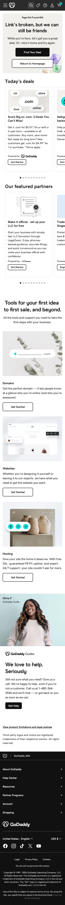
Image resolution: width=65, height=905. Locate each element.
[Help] (45, 5)
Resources (9, 786)
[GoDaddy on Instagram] (13, 847)
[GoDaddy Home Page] (16, 824)
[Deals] (38, 5)
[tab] (20, 177)
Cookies (46, 859)
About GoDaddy (12, 769)
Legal (17, 859)
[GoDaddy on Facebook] (5, 847)
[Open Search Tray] (31, 5)
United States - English (16, 838)
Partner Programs (13, 795)
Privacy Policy (31, 859)
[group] (32, 128)
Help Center (10, 777)
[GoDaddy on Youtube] (38, 847)
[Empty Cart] (59, 5)
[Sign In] (52, 5)
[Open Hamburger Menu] (4, 5)
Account (7, 803)
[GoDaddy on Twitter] (30, 847)
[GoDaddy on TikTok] (22, 847)
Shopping (8, 812)
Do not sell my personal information (32, 866)
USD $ (54, 838)
